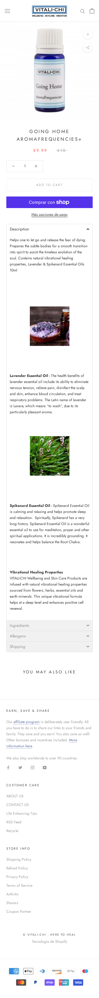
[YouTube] (44, 767)
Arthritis (12, 894)
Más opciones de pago (49, 214)
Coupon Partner (18, 911)
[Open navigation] (7, 11)
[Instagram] (32, 767)
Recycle (12, 830)
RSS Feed (13, 822)
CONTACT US (17, 804)
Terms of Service (19, 885)
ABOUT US (14, 796)
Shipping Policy (18, 859)
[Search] (82, 11)
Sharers (12, 902)
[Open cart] (92, 10)
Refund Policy (17, 868)
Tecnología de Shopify (49, 941)
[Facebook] (8, 767)
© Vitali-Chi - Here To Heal (49, 935)
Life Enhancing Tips (21, 813)
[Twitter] (20, 767)
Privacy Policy (17, 876)
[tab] (49, 229)
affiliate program (26, 721)
